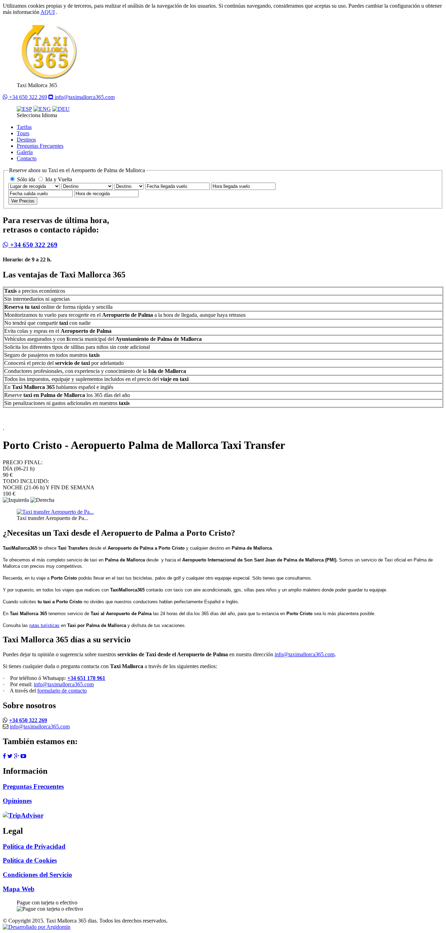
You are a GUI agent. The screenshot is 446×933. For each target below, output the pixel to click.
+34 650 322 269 (27, 97)
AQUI (47, 12)
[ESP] (24, 109)
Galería (25, 152)
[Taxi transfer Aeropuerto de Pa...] (55, 512)
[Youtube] (23, 756)
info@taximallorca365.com (84, 97)
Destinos (26, 140)
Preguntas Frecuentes (40, 146)
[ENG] (42, 109)
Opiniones (17, 800)
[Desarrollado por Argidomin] (36, 927)
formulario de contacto (62, 691)
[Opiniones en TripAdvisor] (24, 814)
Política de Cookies (30, 860)
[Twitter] (10, 756)
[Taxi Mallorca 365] (48, 79)
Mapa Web (18, 889)
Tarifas (24, 127)
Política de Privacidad (34, 846)
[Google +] (16, 756)
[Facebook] (4, 756)
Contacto (27, 158)
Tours (23, 133)
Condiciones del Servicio (37, 874)
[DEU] (61, 109)
